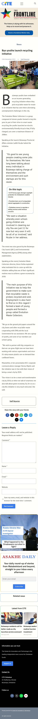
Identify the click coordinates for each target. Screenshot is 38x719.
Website (5, 487)
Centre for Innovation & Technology (21, 710)
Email (4, 476)
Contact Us (6, 672)
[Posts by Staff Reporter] (6, 402)
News (19, 44)
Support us (7, 663)
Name (4, 466)
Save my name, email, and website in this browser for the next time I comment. (19, 499)
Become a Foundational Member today (19, 33)
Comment (6, 440)
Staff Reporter (25, 59)
